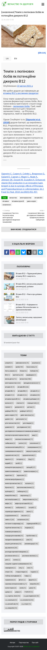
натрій (32, 507)
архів (19, 367)
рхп (7, 560)
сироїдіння (10, 568)
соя (30, 568)
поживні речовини (13, 531)
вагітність (18, 375)
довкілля (9, 427)
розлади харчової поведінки (16, 552)
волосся (9, 403)
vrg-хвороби (11, 608)
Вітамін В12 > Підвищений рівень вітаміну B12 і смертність (29, 274)
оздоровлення (11, 515)
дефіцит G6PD (26, 411)
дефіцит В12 (11, 411)
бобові (34, 371)
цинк (32, 588)
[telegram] (40, 252)
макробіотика (11, 495)
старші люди (21, 572)
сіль (21, 568)
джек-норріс (31, 201)
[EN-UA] (42, 53)
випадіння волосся (32, 383)
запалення (35, 443)
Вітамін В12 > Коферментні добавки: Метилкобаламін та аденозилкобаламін (27, 307)
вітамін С (9, 395)
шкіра (18, 592)
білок (23, 371)
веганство (13, 198)
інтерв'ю (21, 459)
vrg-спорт (26, 604)
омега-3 (9, 519)
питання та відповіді (14, 523)
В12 (7, 375)
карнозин (21, 475)
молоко (9, 507)
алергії (9, 363)
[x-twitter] (29, 252)
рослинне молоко (30, 556)
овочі (30, 511)
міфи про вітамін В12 (23, 503)
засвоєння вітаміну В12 (14, 447)
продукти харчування (14, 539)
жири (8, 439)
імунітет (9, 459)
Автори (12, 642)
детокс (30, 407)
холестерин (10, 588)
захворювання (34, 447)
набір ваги (20, 507)
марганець (25, 495)
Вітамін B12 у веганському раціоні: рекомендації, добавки (29, 285)
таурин (34, 572)
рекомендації (31, 543)
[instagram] (12, 252)
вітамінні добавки (31, 399)
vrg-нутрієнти (26, 600)
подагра (29, 527)
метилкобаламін (12, 499)
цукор (8, 592)
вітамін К (35, 391)
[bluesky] (23, 252)
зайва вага (10, 443)
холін (23, 588)
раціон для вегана (13, 543)
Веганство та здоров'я (20, 4)
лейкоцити (22, 491)
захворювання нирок (14, 451)
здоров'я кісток (12, 455)
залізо (23, 443)
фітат (22, 580)
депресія (19, 407)
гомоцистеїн (33, 403)
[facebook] (6, 252)
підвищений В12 (33, 523)
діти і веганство (12, 423)
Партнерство (24, 642)
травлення (10, 580)
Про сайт (35, 642)
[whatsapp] (17, 252)
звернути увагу (33, 451)
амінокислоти (22, 363)
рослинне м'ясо (12, 556)
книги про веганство (13, 483)
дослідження (23, 427)
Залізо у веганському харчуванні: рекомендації (29, 318)
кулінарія (9, 491)
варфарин (31, 375)
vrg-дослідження (31, 596)
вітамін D (22, 395)
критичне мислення (25, 487)
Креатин (9, 487)
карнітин (9, 475)
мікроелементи (30, 499)
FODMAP (29, 592)
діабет (9, 419)
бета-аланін (11, 371)
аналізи (36, 363)
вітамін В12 (38, 198)
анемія (8, 367)
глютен (20, 403)
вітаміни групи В (18, 201)
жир (34, 435)
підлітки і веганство (13, 527)
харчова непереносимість (16, 584)
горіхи (8, 407)
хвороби (34, 584)
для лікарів (28, 423)
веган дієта (11, 379)
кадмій (8, 463)
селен (16, 560)
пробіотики (31, 535)
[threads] (34, 252)
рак (29, 539)
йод (31, 459)
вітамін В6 (22, 391)
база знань (32, 367)
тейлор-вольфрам (13, 576)
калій (19, 463)
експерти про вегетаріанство (17, 435)
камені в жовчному (13, 471)
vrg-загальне (11, 600)
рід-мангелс (11, 548)
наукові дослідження (14, 511)
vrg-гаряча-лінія (12, 596)
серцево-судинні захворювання (18, 564)
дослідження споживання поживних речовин (22, 431)
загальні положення (24, 439)
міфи (8, 503)
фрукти (32, 580)
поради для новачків (14, 535)
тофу (27, 576)
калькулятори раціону (14, 467)
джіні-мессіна (27, 415)
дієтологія (21, 419)
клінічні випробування (14, 479)
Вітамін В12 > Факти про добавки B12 (29, 295)
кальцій (31, 467)
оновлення (7, 205)
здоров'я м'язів (28, 455)
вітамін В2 (10, 391)
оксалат (25, 515)
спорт (8, 572)
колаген (29, 483)
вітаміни (6, 201)
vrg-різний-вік (11, 604)
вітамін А (9, 387)
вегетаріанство (25, 198)
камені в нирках (31, 471)
